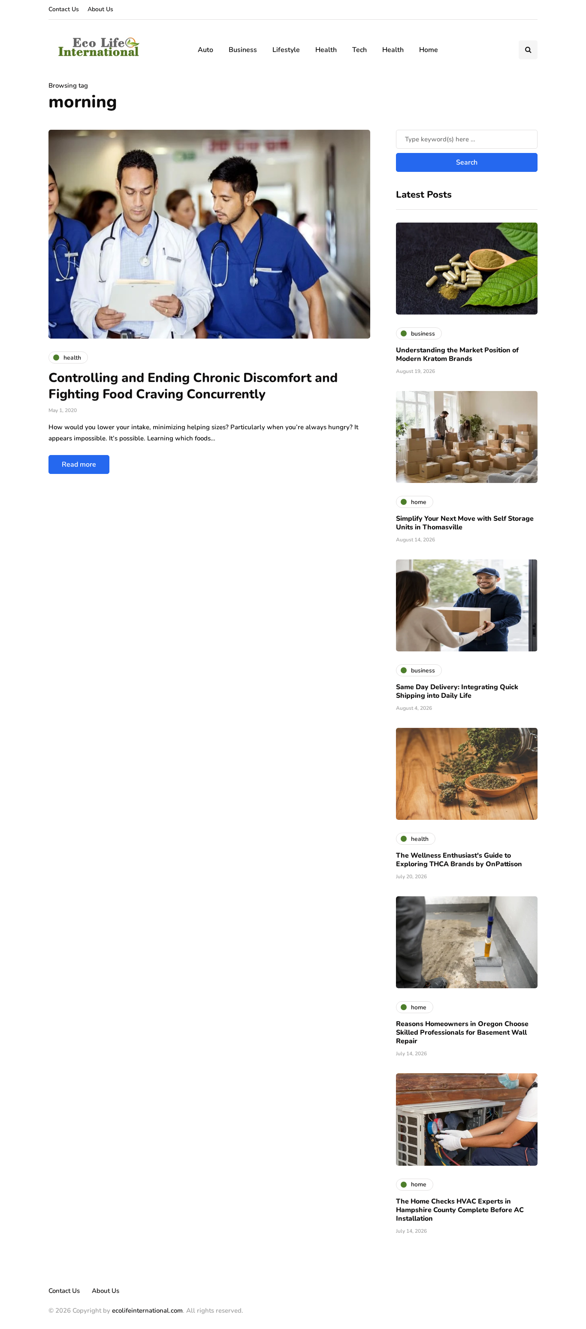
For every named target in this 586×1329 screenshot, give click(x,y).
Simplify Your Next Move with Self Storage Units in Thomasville (465, 523)
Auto (205, 50)
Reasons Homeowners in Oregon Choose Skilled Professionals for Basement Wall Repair (462, 1032)
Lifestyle (286, 50)
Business (243, 50)
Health (326, 50)
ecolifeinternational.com (147, 1310)
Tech (359, 50)
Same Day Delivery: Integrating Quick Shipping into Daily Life (457, 691)
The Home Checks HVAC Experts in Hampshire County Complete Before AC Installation (460, 1210)
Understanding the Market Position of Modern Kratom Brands (457, 354)
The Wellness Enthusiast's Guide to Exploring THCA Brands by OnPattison (459, 860)
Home (428, 50)
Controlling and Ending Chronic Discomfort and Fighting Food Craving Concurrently (193, 386)
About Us (100, 9)
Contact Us (63, 9)
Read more (79, 464)
